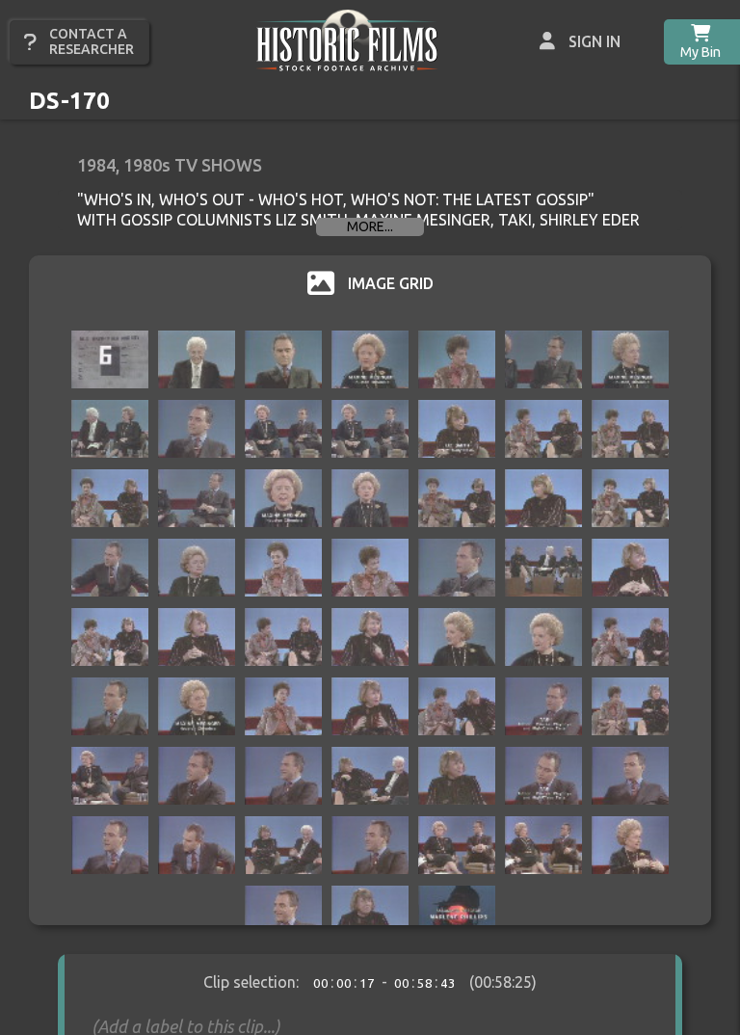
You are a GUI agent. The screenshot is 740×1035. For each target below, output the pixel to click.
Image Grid (391, 283)
